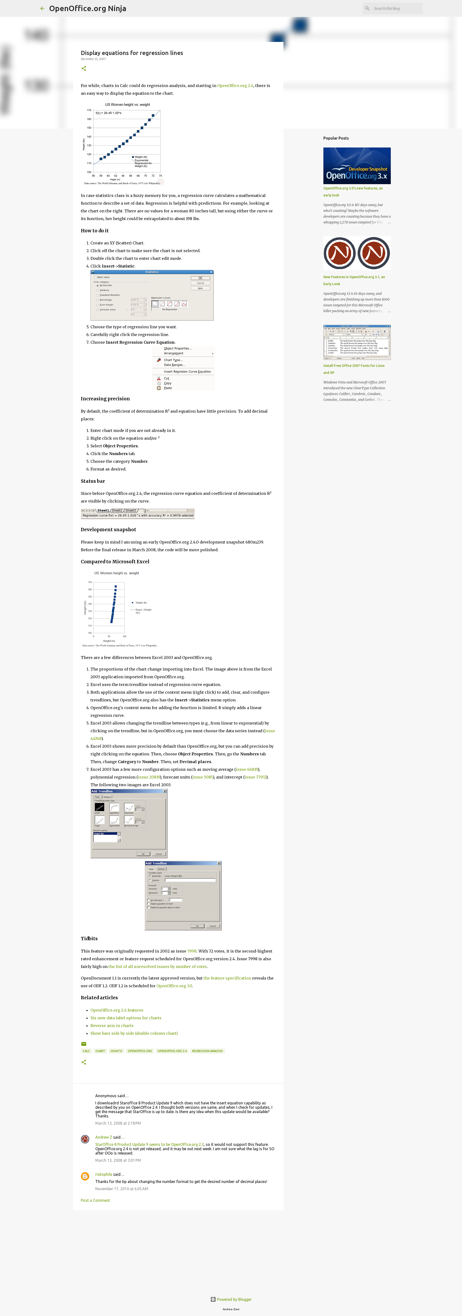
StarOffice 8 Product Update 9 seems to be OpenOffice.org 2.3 (149, 1144)
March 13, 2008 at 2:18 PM (118, 1123)
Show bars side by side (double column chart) (134, 1033)
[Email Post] (84, 1045)
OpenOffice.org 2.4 (235, 85)
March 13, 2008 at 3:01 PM (118, 1160)
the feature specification (227, 978)
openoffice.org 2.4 (172, 1051)
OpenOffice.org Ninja (87, 8)
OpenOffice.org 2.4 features (116, 1010)
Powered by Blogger (234, 1299)
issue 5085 (202, 777)
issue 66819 (247, 769)
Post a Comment (95, 1200)
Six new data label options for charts (125, 1017)
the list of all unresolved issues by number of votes (158, 966)
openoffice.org (140, 1051)
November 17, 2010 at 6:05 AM (121, 1189)
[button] (84, 69)
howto (116, 1051)
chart (100, 1051)
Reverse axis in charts (112, 1025)
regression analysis (207, 1051)
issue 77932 (255, 777)
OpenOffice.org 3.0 (174, 985)
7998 (192, 951)
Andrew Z (103, 1137)
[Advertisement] (178, 1251)
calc (86, 1051)
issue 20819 (149, 777)
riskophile (103, 1174)
